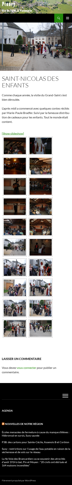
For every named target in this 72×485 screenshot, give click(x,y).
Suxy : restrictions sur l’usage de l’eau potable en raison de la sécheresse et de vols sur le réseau (36, 450)
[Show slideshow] (13, 133)
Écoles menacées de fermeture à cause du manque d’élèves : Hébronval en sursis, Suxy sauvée (35, 434)
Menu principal (67, 18)
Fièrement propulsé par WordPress (19, 480)
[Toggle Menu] (65, 395)
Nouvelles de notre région (24, 423)
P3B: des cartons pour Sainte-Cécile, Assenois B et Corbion (35, 442)
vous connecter (26, 367)
